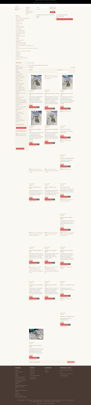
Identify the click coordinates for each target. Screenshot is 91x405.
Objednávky (32, 370)
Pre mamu (18, 22)
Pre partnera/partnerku (20, 26)
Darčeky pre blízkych (19, 20)
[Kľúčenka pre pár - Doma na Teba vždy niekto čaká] (67, 82)
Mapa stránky (58, 401)
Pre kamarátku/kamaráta (20, 31)
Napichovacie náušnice (20, 19)
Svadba (17, 38)
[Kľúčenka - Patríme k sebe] (67, 118)
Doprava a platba (70, 400)
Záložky (17, 37)
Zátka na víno (18, 41)
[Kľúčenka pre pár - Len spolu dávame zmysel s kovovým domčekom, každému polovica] (36, 273)
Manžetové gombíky (20, 40)
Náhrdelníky (18, 16)
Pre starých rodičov (19, 27)
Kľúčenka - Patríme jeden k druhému (67, 158)
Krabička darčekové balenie (21, 42)
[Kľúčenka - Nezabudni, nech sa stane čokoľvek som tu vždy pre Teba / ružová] (52, 176)
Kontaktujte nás (47, 400)
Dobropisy (32, 373)
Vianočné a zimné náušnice (21, 44)
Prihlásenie (17, 5)
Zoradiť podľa (60, 69)
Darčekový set (18, 53)
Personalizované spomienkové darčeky (23, 51)
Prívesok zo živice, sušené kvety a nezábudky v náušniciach (27, 48)
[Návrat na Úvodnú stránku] (29, 62)
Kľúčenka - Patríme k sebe (65, 129)
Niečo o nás (18, 59)
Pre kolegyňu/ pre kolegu (20, 36)
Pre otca (17, 25)
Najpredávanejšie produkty (38, 400)
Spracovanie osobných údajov (36, 401)
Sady (27, 14)
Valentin (17, 47)
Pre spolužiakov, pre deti (20, 33)
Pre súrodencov (19, 29)
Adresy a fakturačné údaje (35, 375)
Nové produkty (20, 124)
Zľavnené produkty (21, 131)
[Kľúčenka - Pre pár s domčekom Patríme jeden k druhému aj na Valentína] (52, 239)
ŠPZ (16, 49)
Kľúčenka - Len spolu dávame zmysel (67, 316)
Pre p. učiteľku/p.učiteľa (20, 30)
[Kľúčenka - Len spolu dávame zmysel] (67, 305)
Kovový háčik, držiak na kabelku (21, 57)
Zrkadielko (18, 52)
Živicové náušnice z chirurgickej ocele (23, 18)
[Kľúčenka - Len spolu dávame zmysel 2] (67, 273)
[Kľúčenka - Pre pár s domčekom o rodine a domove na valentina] (36, 334)
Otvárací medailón (19, 23)
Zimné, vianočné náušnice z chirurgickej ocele (24, 45)
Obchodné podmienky (55, 400)
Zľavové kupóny (33, 378)
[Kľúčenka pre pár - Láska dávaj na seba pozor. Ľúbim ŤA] (36, 118)
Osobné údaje (32, 377)
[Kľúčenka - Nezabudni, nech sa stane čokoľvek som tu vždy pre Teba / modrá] (36, 176)
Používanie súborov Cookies (48, 401)
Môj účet (32, 367)
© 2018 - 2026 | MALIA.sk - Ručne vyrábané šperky (45, 403)
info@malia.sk (65, 375)
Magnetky (17, 34)
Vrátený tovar (32, 371)
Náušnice (27, 10)
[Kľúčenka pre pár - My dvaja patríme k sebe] (36, 82)
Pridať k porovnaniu (32, 108)
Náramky (17, 15)
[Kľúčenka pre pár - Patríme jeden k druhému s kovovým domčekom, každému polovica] (67, 239)
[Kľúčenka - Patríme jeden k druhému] (67, 147)
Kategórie (28, 8)
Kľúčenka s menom (19, 56)
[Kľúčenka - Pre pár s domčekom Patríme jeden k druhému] (67, 206)
